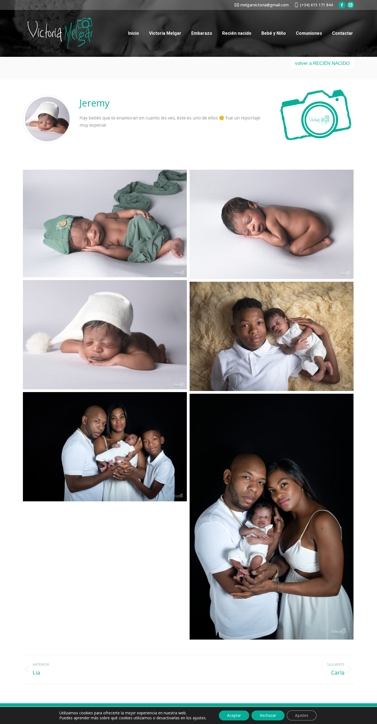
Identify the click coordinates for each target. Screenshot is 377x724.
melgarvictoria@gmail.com (264, 4)
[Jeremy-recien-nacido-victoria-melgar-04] (272, 336)
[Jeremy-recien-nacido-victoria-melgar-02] (272, 224)
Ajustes (301, 715)
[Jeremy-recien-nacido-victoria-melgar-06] (272, 517)
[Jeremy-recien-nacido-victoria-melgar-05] (105, 446)
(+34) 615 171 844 (316, 4)
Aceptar (234, 715)
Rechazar (268, 715)
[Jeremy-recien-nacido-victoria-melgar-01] (105, 223)
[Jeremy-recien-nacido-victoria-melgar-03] (105, 334)
